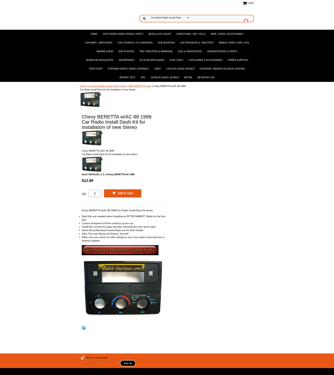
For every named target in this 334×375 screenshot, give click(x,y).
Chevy (123, 86)
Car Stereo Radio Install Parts (123, 34)
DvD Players (126, 51)
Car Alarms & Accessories (205, 60)
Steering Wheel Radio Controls (128, 68)
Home (94, 34)
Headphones (126, 60)
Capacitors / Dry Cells (190, 34)
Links (157, 68)
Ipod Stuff (96, 68)
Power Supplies (238, 60)
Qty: (84, 193)
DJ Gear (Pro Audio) (152, 60)
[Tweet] (84, 329)
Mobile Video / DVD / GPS (234, 42)
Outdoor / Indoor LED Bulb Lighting (222, 68)
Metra (188, 77)
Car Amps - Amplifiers (98, 42)
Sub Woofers (166, 42)
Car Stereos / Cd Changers (135, 42)
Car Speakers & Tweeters (197, 42)
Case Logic (176, 60)
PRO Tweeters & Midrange (156, 51)
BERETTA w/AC (143, 86)
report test (128, 77)
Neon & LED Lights (159, 34)
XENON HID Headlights (99, 60)
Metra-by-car (205, 77)
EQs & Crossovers (190, 51)
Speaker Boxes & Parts (222, 51)
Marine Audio (105, 51)
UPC (143, 77)
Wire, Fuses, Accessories (227, 34)
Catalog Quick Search (180, 68)
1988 (130, 86)
